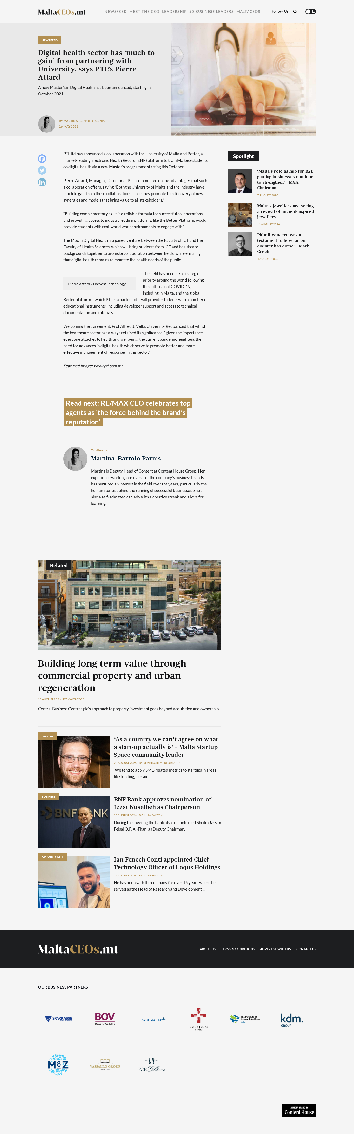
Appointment (52, 856)
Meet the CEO (144, 11)
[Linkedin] (43, 183)
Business (49, 796)
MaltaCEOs (248, 11)
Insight (47, 736)
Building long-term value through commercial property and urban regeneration (112, 676)
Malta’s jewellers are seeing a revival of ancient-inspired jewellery (285, 211)
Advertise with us (275, 949)
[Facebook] (43, 159)
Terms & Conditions (238, 949)
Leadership (174, 11)
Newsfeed (116, 11)
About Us (208, 949)
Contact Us (306, 949)
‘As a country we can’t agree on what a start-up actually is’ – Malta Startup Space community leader (166, 747)
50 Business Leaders (211, 11)
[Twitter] (43, 171)
